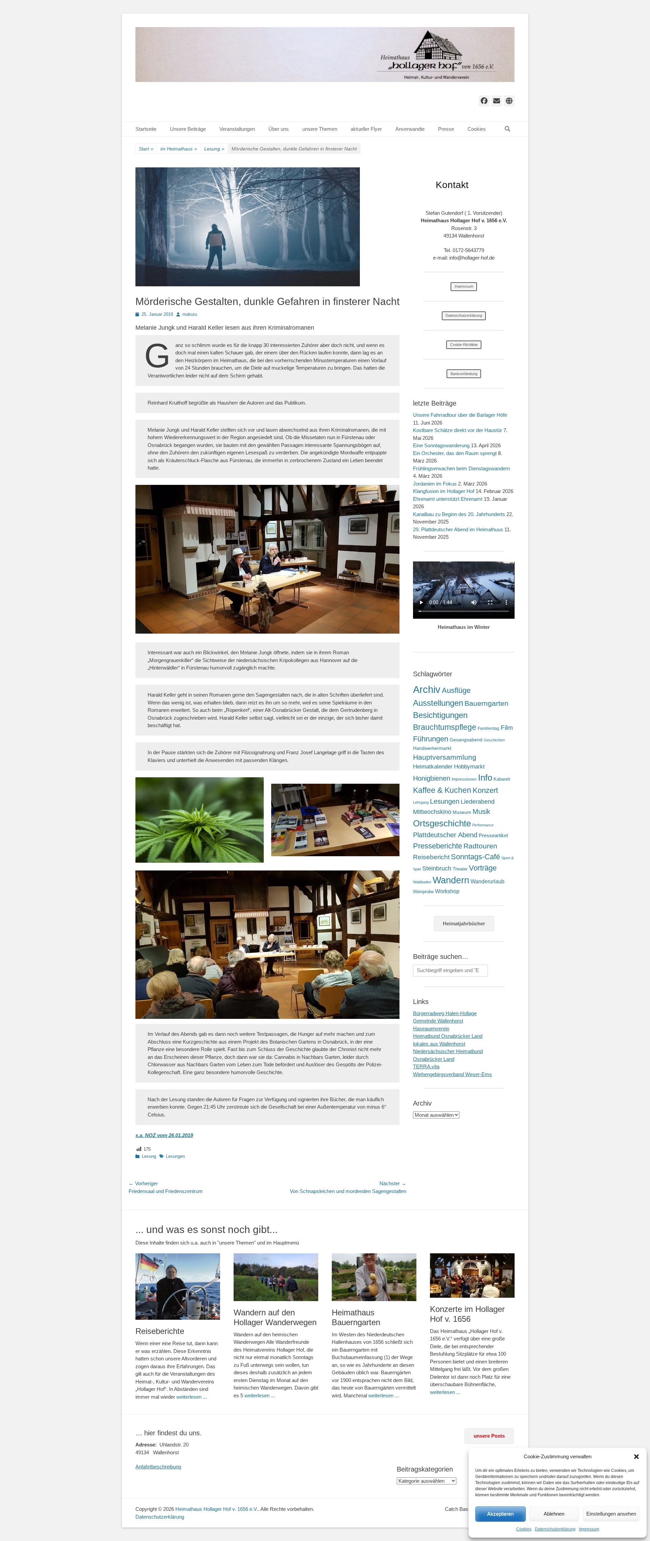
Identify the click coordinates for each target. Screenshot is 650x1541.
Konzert (485, 790)
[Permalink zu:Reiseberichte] (177, 1286)
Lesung (214, 148)
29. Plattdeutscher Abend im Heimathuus (458, 529)
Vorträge (483, 868)
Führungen (430, 739)
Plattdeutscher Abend (445, 835)
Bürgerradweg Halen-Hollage (445, 1013)
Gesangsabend (466, 739)
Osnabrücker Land (433, 1059)
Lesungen (175, 1156)
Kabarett (502, 779)
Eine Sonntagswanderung (441, 445)
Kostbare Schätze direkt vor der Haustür (457, 430)
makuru (189, 314)
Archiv (426, 689)
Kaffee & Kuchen (442, 790)
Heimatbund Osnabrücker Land (447, 1036)
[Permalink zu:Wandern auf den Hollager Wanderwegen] (276, 1277)
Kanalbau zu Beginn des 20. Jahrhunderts (459, 514)
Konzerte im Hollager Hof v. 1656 (467, 1313)
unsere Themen (319, 129)
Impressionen (464, 779)
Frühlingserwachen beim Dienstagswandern (461, 468)
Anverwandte (410, 129)
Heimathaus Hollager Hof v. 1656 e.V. (216, 1509)
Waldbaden (422, 882)
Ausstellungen (438, 702)
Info (485, 778)
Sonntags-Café (475, 856)
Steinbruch (436, 868)
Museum (462, 812)
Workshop (447, 891)
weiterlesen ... (191, 1397)
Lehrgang (421, 802)
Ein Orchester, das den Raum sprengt (455, 453)
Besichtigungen (440, 715)
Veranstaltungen (237, 129)
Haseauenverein (431, 1028)
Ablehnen (554, 1514)
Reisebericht (431, 857)
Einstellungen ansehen (611, 1514)
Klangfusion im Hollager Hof (443, 491)
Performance (483, 825)
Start (146, 148)
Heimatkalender (433, 766)
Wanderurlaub (487, 881)
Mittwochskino (432, 811)
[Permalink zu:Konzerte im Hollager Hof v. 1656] (472, 1275)
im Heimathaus (178, 148)
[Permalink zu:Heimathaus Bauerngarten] (374, 1277)
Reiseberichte (159, 1331)
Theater (460, 868)
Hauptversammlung (444, 757)
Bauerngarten (486, 703)
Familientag (488, 728)
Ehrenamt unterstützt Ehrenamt (447, 499)
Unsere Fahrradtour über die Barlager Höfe (460, 415)
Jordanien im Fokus (435, 484)
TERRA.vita (426, 1066)
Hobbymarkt (469, 766)
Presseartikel (493, 835)
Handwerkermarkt (432, 748)
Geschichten (494, 740)
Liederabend (478, 801)
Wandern (451, 880)
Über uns (278, 129)
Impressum (589, 1529)
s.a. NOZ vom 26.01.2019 (164, 1135)
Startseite (145, 129)
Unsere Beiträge (188, 129)
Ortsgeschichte (442, 823)
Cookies (524, 1529)
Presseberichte (437, 846)
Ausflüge (456, 690)
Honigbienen (431, 778)
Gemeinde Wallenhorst (438, 1021)
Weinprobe (423, 891)
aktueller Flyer (366, 129)
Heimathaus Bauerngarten (356, 1317)
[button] (636, 1456)
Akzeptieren (500, 1514)
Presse (446, 129)
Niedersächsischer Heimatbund (448, 1051)
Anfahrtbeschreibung (158, 1467)
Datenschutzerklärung (555, 1529)
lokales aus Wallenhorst (439, 1044)
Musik (481, 811)
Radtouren (480, 846)
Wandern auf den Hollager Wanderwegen (275, 1317)
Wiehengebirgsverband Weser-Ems (452, 1074)
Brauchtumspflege (444, 727)
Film (507, 727)
